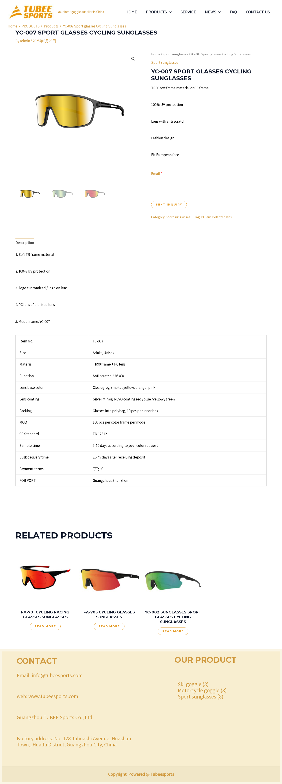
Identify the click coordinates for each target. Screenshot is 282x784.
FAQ (233, 12)
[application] (169, 12)
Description (24, 242)
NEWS (210, 12)
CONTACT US (258, 12)
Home (155, 54)
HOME (131, 12)
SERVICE (188, 12)
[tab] (24, 243)
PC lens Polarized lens (216, 217)
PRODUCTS (156, 12)
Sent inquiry (169, 204)
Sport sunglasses (175, 54)
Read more (45, 626)
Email (156, 173)
